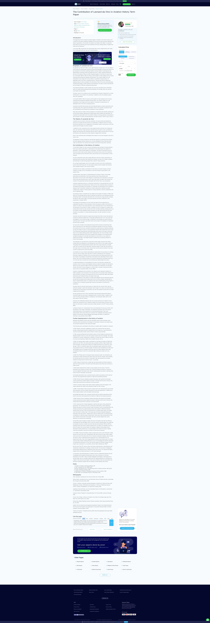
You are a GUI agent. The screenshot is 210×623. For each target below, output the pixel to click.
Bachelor (122, 58)
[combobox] (127, 63)
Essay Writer (91, 592)
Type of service (122, 49)
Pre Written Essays (77, 594)
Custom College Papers (124, 592)
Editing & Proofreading (127, 52)
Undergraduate (131, 56)
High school (123, 56)
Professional (131, 58)
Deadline (120, 66)
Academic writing (122, 52)
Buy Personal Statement (109, 592)
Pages (129, 66)
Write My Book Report (78, 592)
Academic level (121, 54)
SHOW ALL (104, 598)
